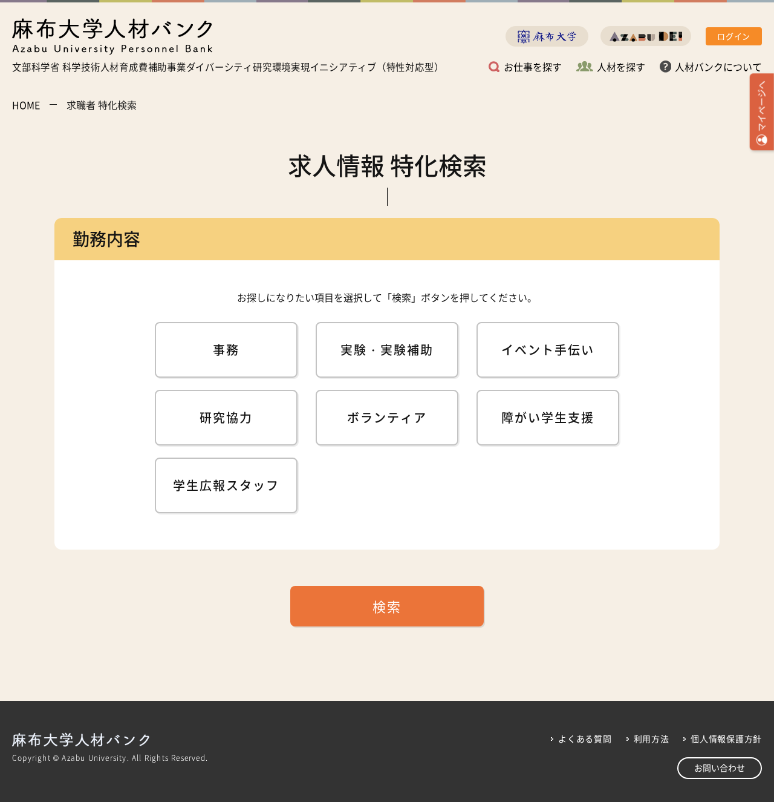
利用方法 (651, 738)
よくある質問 (584, 738)
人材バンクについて (718, 66)
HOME (26, 104)
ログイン (733, 36)
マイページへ (761, 106)
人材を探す (621, 66)
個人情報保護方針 (726, 738)
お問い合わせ (719, 767)
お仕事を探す (533, 66)
